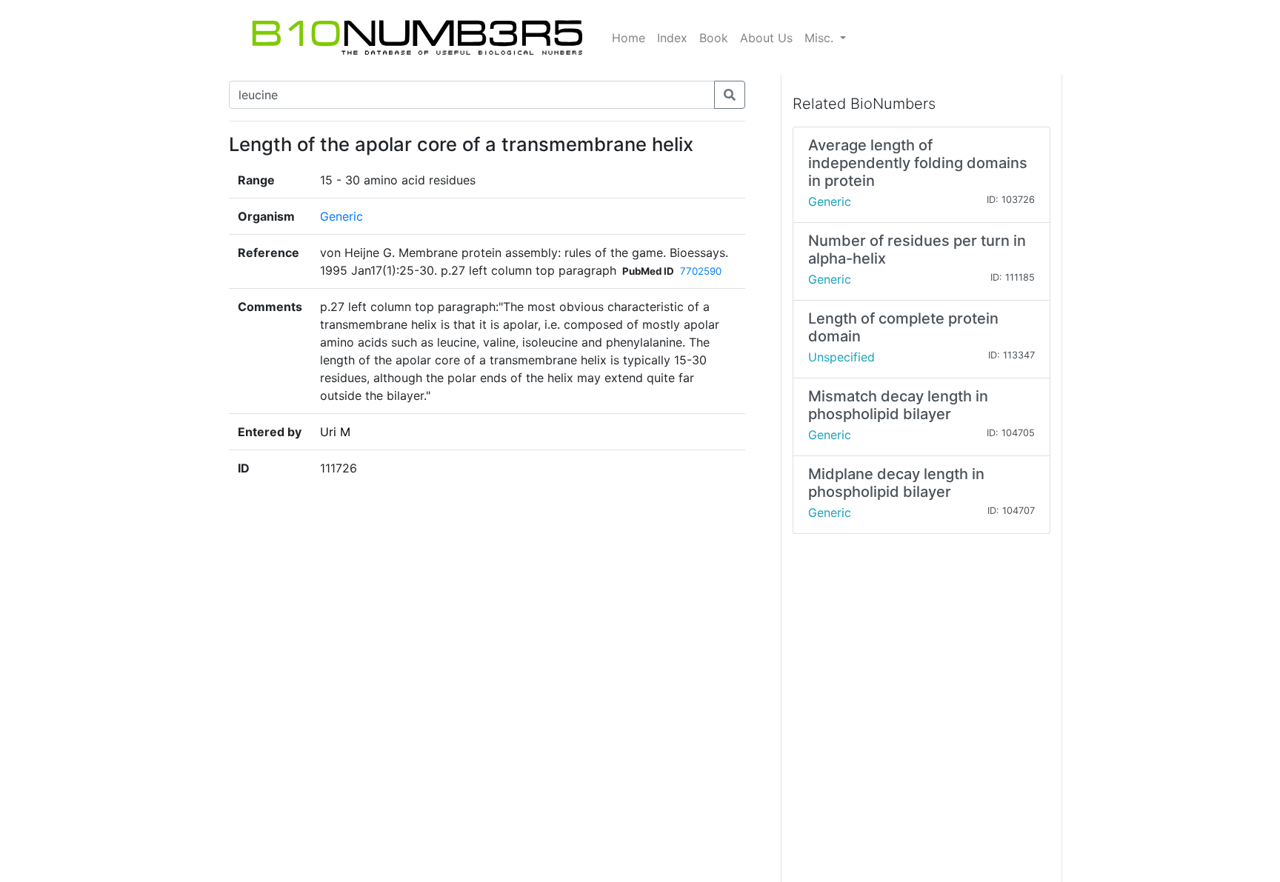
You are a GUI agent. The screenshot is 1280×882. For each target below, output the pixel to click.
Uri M (335, 431)
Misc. (820, 37)
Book (713, 37)
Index (672, 37)
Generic (341, 216)
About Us (766, 37)
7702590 (700, 271)
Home (628, 37)
